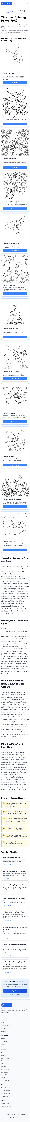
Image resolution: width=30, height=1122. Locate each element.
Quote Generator (6, 1093)
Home (2, 11)
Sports (3, 1063)
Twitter (12, 1117)
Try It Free (15, 991)
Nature (3, 1047)
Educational (4, 1072)
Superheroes (5, 1058)
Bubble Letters (5, 1090)
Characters (15, 11)
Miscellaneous (5, 1080)
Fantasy (3, 1066)
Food (2, 1052)
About (3, 1028)
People (3, 1077)
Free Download (15, 82)
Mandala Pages (5, 1096)
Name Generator (6, 1088)
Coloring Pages (5, 1025)
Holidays (3, 1044)
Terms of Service (6, 1106)
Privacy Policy (5, 1103)
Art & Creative (5, 1069)
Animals (3, 1038)
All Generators (5, 1023)
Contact (3, 1031)
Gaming (3, 1050)
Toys (2, 1061)
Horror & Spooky (6, 1075)
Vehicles (3, 1055)
